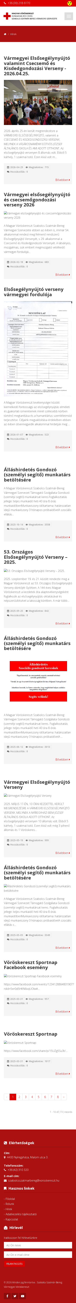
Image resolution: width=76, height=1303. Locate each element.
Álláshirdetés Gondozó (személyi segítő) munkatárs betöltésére (37, 474)
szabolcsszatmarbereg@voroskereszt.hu (33, 1180)
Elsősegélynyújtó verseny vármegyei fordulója (34, 291)
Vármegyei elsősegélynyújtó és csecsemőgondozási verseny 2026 (37, 199)
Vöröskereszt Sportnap (30, 1034)
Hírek (9, 1209)
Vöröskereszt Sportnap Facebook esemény (30, 964)
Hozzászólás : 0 (19, 171)
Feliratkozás (14, 1263)
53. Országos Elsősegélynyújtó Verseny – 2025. (35, 556)
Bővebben (62, 180)
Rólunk (10, 1204)
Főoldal (10, 1199)
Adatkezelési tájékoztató (21, 1214)
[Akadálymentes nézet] (69, 3)
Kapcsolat (12, 1219)
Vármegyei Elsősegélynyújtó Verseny (37, 784)
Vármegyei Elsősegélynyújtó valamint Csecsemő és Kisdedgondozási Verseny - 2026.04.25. (37, 65)
